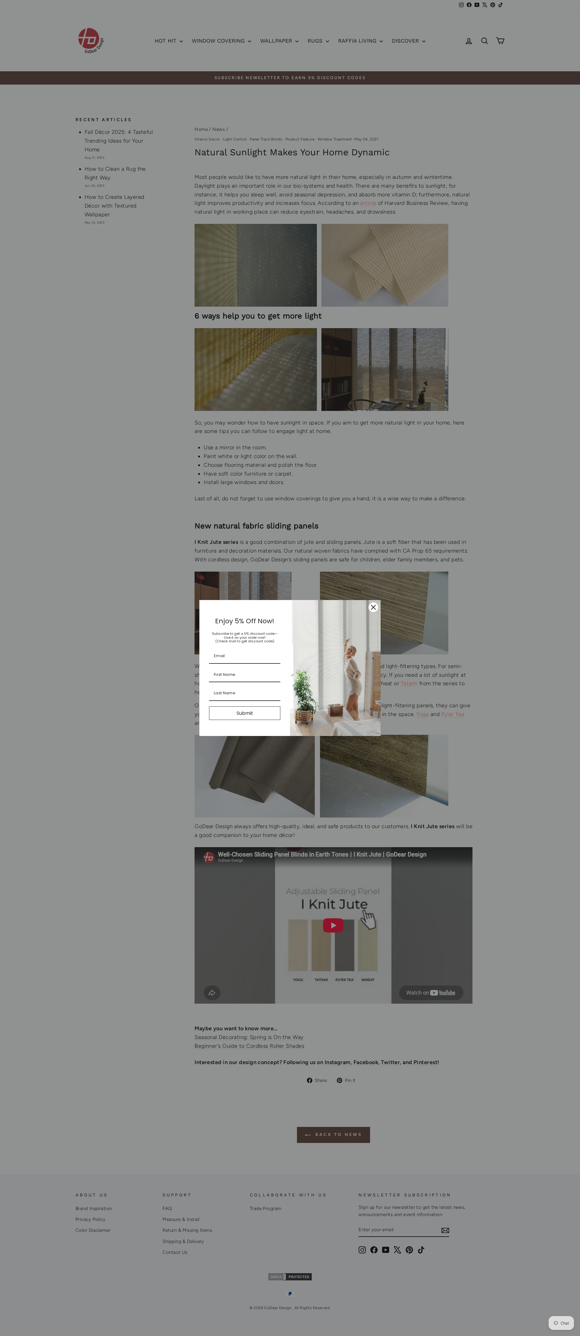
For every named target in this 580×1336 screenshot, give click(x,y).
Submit (245, 713)
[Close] (373, 607)
